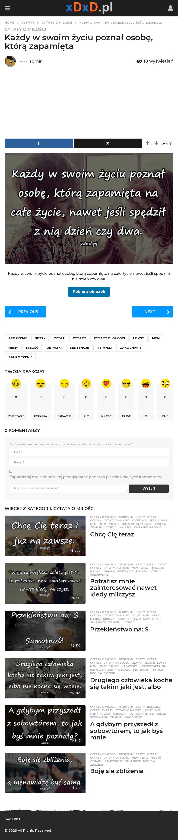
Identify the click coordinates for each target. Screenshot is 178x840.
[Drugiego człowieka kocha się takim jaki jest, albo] (45, 678)
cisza (151, 564)
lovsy (138, 338)
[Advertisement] (89, 101)
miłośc (106, 416)
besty (40, 338)
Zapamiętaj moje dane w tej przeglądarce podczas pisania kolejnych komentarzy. (85, 477)
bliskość (154, 706)
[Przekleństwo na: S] (45, 631)
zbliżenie (96, 764)
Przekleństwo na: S (119, 629)
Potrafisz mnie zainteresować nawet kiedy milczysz (123, 587)
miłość (32, 347)
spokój (141, 571)
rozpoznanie (138, 713)
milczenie (158, 568)
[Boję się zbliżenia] (45, 773)
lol (145, 416)
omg (165, 416)
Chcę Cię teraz (112, 534)
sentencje (79, 347)
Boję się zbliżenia (117, 771)
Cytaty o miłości (25, 29)
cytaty (79, 338)
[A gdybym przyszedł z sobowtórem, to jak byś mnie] (45, 725)
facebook (139, 520)
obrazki (54, 347)
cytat (59, 338)
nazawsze (129, 666)
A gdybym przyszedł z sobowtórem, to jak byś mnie (126, 730)
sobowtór (99, 717)
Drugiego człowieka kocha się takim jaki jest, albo (131, 683)
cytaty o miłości (109, 338)
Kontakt (13, 819)
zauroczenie (20, 357)
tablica (160, 524)
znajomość (133, 717)
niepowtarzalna (153, 666)
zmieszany (16, 416)
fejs (152, 520)
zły (86, 416)
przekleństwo (129, 619)
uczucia (110, 527)
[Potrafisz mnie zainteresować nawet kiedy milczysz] (45, 583)
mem (156, 338)
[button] (7, 8)
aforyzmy (17, 338)
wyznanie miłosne (147, 527)
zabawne (64, 416)
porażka (40, 416)
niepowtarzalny (103, 669)
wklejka (125, 527)
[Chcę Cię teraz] (45, 536)
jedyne (150, 662)
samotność (152, 619)
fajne (126, 416)
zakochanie (131, 347)
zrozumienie (99, 575)
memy (13, 347)
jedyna (137, 662)
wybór (109, 673)
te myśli (104, 347)
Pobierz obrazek (89, 291)
